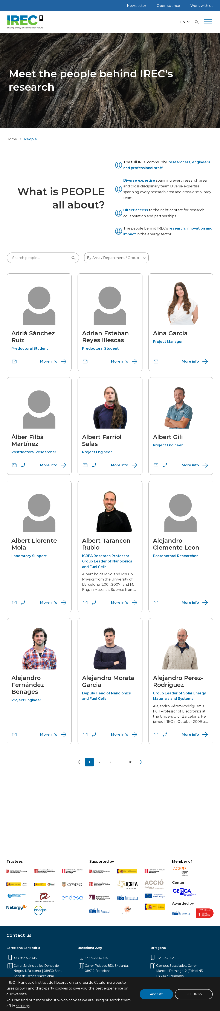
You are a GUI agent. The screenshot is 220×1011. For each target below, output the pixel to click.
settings (22, 1006)
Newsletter (136, 6)
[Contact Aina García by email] (156, 361)
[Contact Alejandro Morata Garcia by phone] (94, 734)
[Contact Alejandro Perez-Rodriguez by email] (156, 734)
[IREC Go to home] (25, 22)
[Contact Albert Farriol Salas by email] (85, 465)
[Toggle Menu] (208, 22)
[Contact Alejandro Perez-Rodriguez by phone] (165, 734)
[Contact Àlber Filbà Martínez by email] (14, 465)
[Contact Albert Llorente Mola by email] (14, 602)
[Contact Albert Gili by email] (156, 465)
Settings (194, 994)
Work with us (201, 6)
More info (48, 361)
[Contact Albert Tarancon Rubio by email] (85, 602)
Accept (156, 994)
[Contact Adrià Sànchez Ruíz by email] (14, 361)
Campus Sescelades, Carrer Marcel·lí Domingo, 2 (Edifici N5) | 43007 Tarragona (179, 971)
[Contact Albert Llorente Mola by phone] (23, 602)
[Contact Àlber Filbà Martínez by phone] (23, 465)
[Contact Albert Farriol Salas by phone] (94, 465)
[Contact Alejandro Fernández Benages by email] (14, 734)
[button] (185, 22)
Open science (168, 6)
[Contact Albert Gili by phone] (165, 465)
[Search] (196, 22)
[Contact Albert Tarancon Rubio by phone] (94, 602)
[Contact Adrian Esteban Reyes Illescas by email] (85, 361)
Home (11, 139)
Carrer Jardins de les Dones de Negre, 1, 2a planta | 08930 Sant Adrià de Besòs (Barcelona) (38, 971)
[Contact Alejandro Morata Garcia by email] (85, 734)
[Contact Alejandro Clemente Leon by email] (156, 602)
